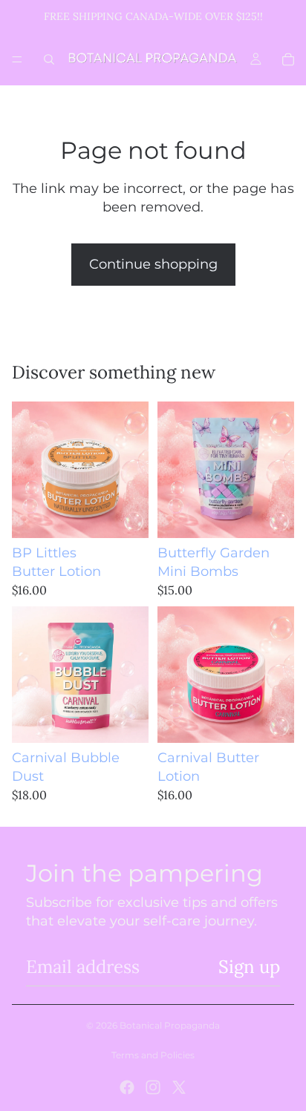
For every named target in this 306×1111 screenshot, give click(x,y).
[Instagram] (153, 1087)
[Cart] (288, 59)
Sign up (249, 966)
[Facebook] (127, 1087)
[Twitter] (179, 1087)
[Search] (49, 59)
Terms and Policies (153, 1055)
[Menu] (17, 59)
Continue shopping (153, 264)
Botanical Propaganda (170, 1025)
